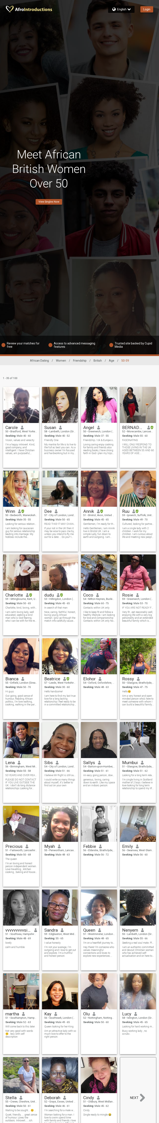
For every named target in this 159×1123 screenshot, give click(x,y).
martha (12, 1013)
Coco (88, 595)
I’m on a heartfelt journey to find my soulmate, (99, 942)
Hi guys (9, 691)
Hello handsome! (53, 691)
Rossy (128, 678)
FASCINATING (130, 440)
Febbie (89, 846)
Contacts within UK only (96, 607)
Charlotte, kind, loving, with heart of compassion (21, 607)
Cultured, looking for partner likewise (138, 524)
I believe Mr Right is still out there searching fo (60, 775)
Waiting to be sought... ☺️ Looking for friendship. (21, 1110)
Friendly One (51, 440)
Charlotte (14, 595)
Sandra (51, 930)
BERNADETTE (133, 427)
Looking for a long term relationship (138, 775)
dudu (49, 595)
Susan (50, 427)
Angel (88, 427)
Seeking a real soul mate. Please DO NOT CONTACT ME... (138, 942)
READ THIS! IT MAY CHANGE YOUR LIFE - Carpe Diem (60, 524)
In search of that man (55, 607)
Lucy (126, 1013)
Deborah (52, 1097)
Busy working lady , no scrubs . (134, 1032)
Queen (89, 930)
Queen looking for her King (58, 1026)
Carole (11, 427)
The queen (11, 859)
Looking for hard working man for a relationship (138, 1026)
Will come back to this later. (20, 1026)
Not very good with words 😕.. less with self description (19, 1033)
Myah (49, 846)
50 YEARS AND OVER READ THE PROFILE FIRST (21, 775)
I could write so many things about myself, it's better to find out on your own (59, 782)
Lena (10, 762)
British (98, 360)
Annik (88, 511)
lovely (8, 942)
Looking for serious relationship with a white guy (21, 524)
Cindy (88, 1097)
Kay (47, 1013)
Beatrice (52, 678)
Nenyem (130, 930)
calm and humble (15, 947)
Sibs (48, 762)
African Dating (39, 360)
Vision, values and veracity (19, 440)
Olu (86, 1013)
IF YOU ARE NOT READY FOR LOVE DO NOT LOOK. (138, 607)
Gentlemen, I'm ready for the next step (99, 524)
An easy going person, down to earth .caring (99, 775)
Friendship (80, 360)
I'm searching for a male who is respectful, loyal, (60, 1110)
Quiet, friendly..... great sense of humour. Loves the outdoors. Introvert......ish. (21, 1117)
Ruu (125, 511)
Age (111, 360)
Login (146, 9)
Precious (14, 846)
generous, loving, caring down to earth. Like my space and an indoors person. (99, 782)
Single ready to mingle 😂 (97, 1114)
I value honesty (52, 942)
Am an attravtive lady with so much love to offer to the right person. (60, 1033)
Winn (10, 511)
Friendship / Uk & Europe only (99, 440)
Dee (48, 511)
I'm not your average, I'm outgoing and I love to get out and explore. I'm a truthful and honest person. (60, 951)
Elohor (89, 678)
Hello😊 (126, 691)
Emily (127, 846)
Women (61, 360)
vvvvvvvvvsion (18, 930)
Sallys (89, 762)
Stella (11, 1097)
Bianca (11, 678)
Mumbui (130, 762)
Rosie (127, 595)
